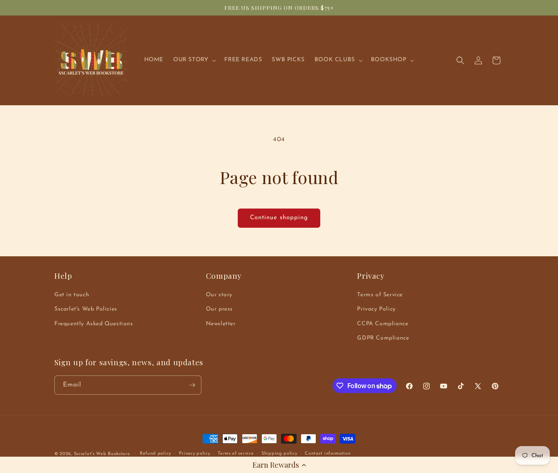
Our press (219, 309)
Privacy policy (194, 453)
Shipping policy (279, 453)
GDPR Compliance (383, 338)
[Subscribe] (192, 385)
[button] (279, 465)
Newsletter (221, 324)
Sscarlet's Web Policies (85, 309)
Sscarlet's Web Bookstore (102, 454)
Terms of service (236, 453)
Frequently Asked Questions (93, 324)
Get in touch (71, 295)
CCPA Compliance (382, 324)
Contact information (327, 453)
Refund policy (155, 453)
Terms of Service (380, 295)
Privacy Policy (376, 309)
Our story (219, 295)
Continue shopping (279, 218)
